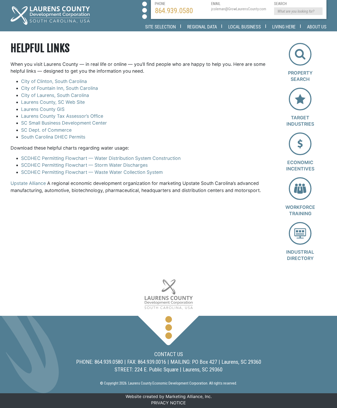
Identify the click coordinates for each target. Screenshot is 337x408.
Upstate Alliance (28, 183)
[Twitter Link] (144, 10)
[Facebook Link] (144, 4)
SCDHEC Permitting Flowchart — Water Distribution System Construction (101, 158)
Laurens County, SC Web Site (53, 102)
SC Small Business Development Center (64, 123)
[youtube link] (144, 16)
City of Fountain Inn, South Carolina (59, 88)
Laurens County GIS (43, 109)
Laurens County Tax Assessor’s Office (62, 116)
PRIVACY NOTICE (168, 402)
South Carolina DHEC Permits (53, 137)
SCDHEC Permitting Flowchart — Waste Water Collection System (92, 172)
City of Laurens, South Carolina (55, 95)
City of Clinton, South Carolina (54, 81)
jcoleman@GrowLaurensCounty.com (238, 9)
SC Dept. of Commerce (46, 130)
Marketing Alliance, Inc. (189, 396)
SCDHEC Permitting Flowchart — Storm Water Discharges (84, 165)
